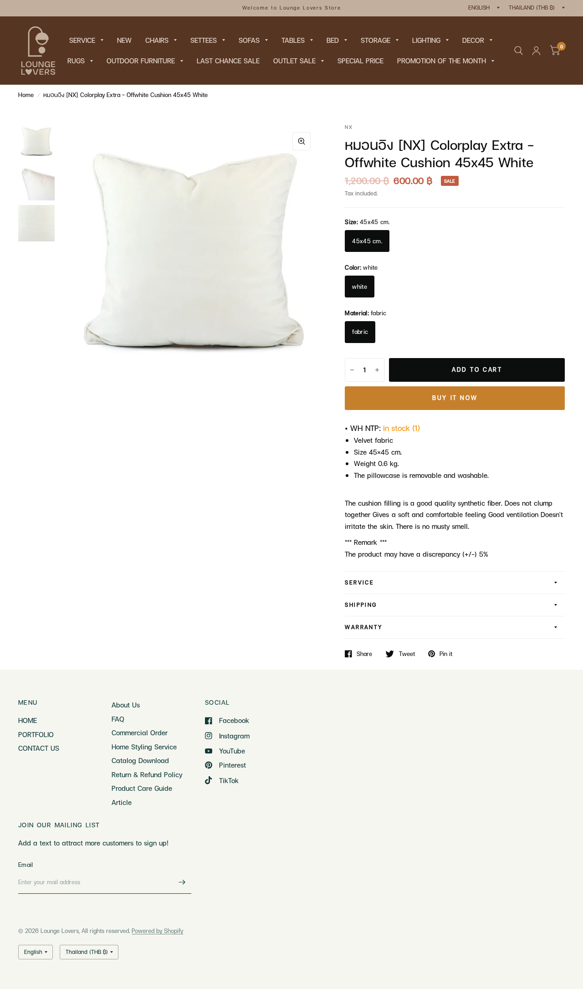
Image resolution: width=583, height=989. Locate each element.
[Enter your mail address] (182, 882)
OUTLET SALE (294, 61)
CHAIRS (157, 40)
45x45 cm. (367, 241)
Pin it (446, 653)
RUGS (76, 61)
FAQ (118, 719)
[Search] (518, 50)
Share (364, 653)
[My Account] (536, 50)
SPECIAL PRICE (361, 61)
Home (26, 95)
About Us (126, 705)
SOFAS (249, 40)
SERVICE (82, 40)
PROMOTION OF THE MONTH (441, 61)
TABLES (293, 40)
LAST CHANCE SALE (228, 61)
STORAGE (375, 40)
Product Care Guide (142, 788)
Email (25, 865)
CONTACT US (38, 748)
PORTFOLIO (36, 734)
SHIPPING (361, 605)
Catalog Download (140, 760)
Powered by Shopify (157, 931)
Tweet (406, 653)
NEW (124, 40)
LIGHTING (426, 40)
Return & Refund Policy (147, 774)
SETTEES (203, 40)
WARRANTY (363, 627)
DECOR (473, 40)
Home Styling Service (144, 747)
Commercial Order (140, 733)
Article (122, 802)
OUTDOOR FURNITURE (141, 61)
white (359, 286)
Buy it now (454, 398)
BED (333, 40)
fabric (360, 332)
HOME (27, 720)
